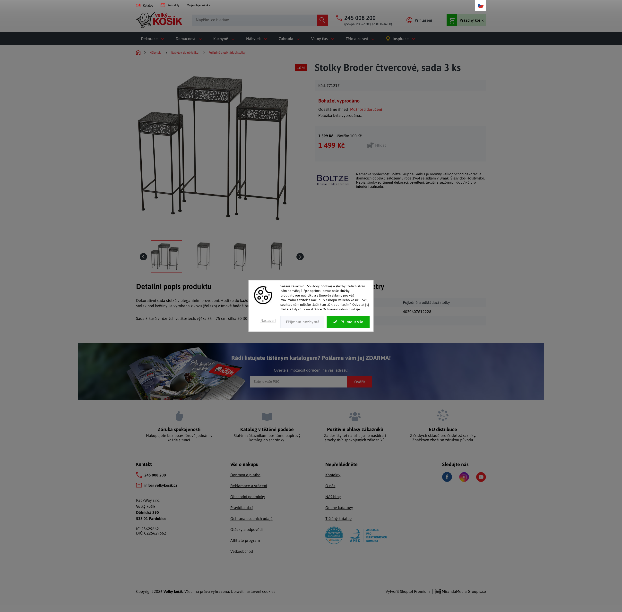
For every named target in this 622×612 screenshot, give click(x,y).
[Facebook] (447, 477)
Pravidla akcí (241, 507)
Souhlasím (348, 322)
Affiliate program (245, 540)
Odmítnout (302, 322)
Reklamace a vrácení (248, 486)
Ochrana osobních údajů (251, 518)
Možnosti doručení (366, 109)
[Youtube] (481, 477)
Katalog (148, 5)
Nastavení (268, 321)
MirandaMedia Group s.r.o (463, 591)
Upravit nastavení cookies (253, 591)
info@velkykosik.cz (160, 485)
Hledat (322, 20)
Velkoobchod (241, 551)
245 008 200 (155, 475)
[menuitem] (153, 38)
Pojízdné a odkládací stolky (426, 302)
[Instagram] (464, 477)
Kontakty (173, 5)
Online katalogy (339, 507)
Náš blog (333, 496)
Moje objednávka (198, 5)
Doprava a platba (245, 475)
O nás (330, 486)
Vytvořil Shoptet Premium (408, 591)
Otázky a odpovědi (246, 529)
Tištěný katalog (338, 518)
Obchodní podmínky (247, 496)
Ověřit (359, 381)
